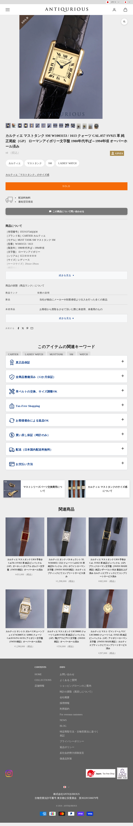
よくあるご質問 (68, 680)
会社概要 (64, 697)
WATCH (84, 354)
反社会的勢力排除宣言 (72, 753)
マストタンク (34, 163)
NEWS (63, 720)
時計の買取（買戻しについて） (77, 691)
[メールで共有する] (31, 328)
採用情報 (64, 703)
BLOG (63, 726)
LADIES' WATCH (67, 163)
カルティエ (14, 163)
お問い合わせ (67, 674)
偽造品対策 (66, 758)
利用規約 (64, 709)
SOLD (66, 186)
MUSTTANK (56, 354)
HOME (38, 674)
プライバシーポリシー (72, 741)
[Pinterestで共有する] (27, 328)
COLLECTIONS (43, 680)
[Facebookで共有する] (18, 328)
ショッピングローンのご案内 (75, 686)
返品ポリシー (67, 747)
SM (50, 163)
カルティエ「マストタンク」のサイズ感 (27, 174)
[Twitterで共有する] (22, 328)
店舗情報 (39, 686)
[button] (66, 363)
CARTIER (13, 354)
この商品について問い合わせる (68, 211)
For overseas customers (71, 714)
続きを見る (65, 275)
